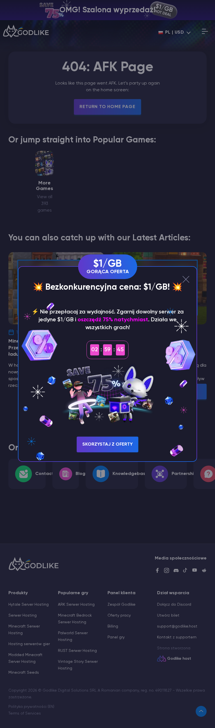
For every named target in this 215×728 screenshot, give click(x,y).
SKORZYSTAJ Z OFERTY (107, 444)
